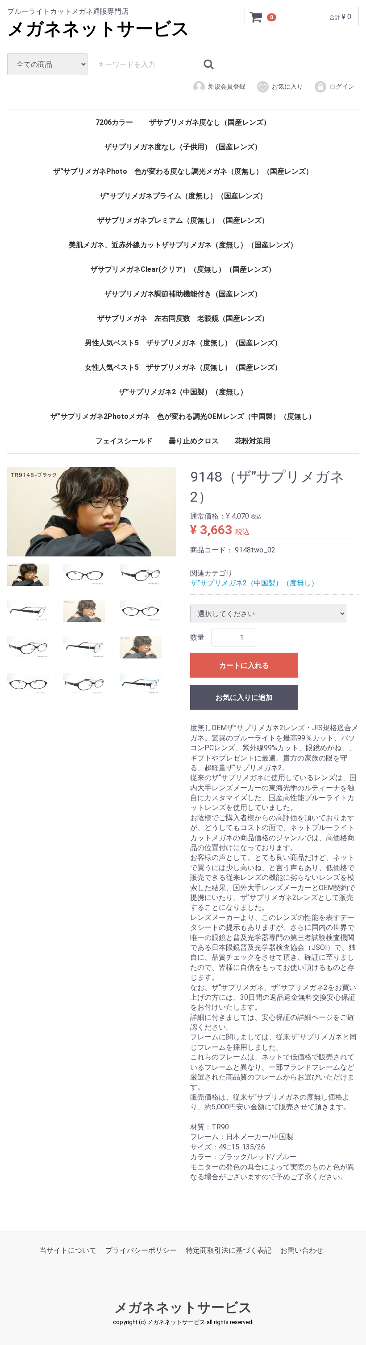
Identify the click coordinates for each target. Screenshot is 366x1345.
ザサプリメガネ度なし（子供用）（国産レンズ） (183, 147)
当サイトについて (67, 1250)
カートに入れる (244, 665)
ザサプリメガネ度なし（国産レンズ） (209, 122)
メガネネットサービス (98, 28)
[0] (256, 17)
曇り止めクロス (194, 441)
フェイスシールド (124, 441)
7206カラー (114, 122)
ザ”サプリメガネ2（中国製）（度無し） (183, 392)
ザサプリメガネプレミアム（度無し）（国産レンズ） (183, 220)
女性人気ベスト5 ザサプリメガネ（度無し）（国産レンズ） (183, 367)
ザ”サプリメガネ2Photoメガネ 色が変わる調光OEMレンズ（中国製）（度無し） (183, 416)
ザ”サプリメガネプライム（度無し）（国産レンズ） (183, 196)
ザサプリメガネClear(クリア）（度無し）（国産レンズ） (183, 269)
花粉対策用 (252, 441)
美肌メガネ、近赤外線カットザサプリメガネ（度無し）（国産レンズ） (183, 245)
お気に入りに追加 (244, 697)
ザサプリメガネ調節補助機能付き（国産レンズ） (183, 294)
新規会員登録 (226, 86)
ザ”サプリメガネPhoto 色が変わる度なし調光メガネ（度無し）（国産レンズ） (183, 171)
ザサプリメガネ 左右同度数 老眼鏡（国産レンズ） (183, 318)
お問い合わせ (301, 1250)
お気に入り (287, 86)
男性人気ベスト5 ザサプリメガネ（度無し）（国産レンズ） (183, 343)
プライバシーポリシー (141, 1250)
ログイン (341, 86)
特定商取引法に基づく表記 (228, 1250)
